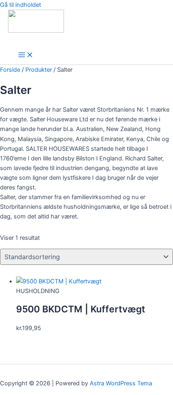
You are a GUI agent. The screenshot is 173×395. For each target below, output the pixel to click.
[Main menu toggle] (25, 55)
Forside (10, 69)
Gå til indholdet (20, 4)
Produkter (38, 69)
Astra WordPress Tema (121, 383)
